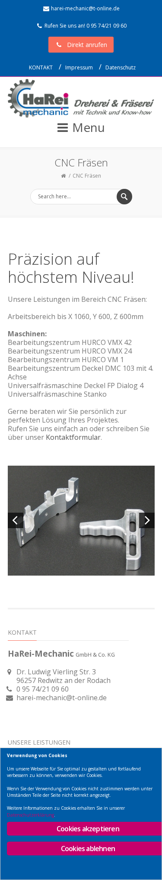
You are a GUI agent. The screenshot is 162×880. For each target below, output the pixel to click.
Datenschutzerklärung (30, 815)
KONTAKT (41, 67)
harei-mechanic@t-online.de (85, 8)
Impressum (79, 67)
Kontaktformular (73, 437)
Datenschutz (120, 67)
